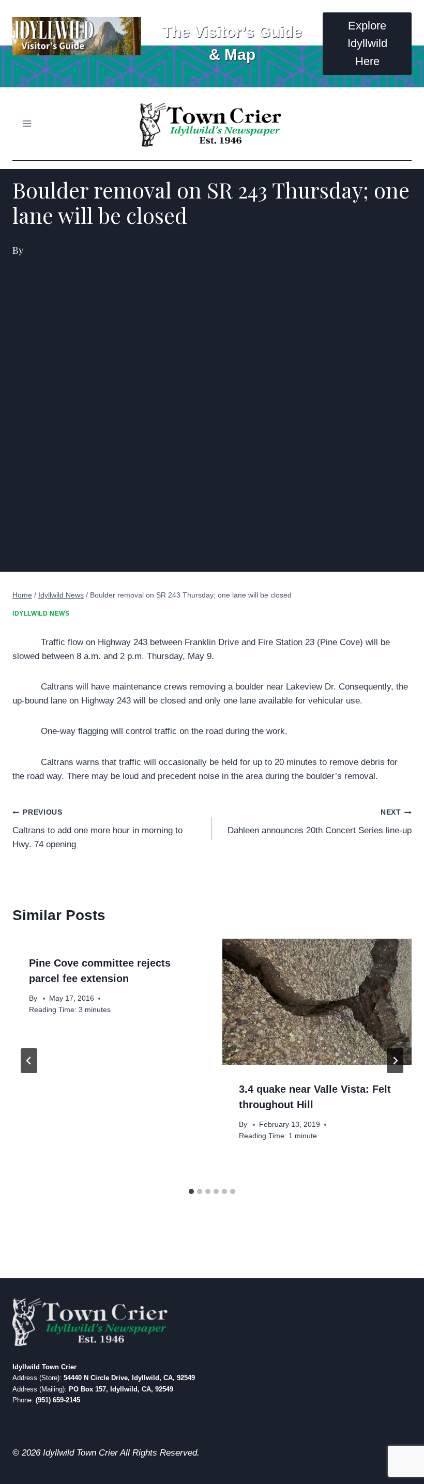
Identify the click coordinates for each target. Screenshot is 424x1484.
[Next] (395, 1060)
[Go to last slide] (29, 1060)
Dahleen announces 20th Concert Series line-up (320, 821)
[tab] (191, 1191)
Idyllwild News (40, 613)
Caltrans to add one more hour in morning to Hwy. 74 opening (97, 828)
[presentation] (317, 1002)
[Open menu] (27, 124)
